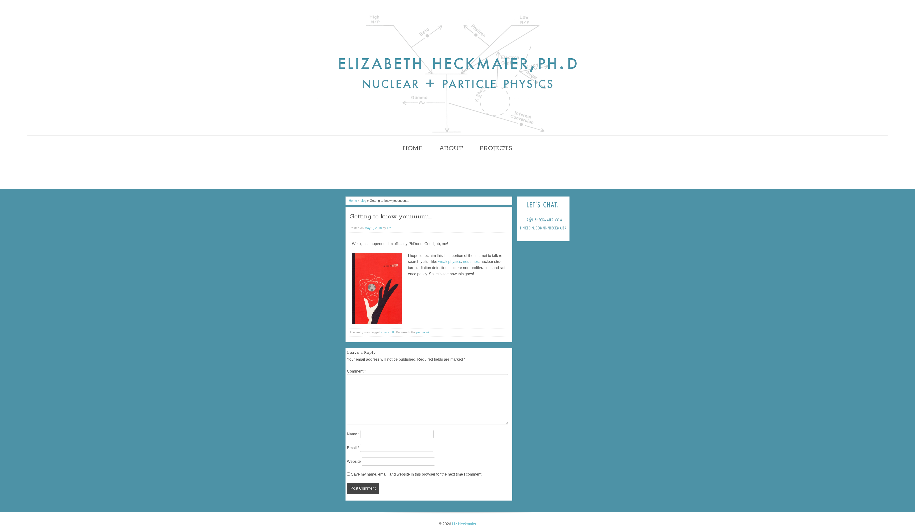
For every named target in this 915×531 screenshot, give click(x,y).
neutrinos (471, 262)
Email (353, 448)
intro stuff (387, 332)
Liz (389, 228)
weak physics (449, 262)
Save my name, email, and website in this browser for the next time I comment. (416, 474)
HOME (413, 148)
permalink (423, 332)
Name (353, 434)
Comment (356, 371)
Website (354, 461)
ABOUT (451, 148)
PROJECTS (496, 148)
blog (363, 200)
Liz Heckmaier (464, 524)
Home (353, 200)
